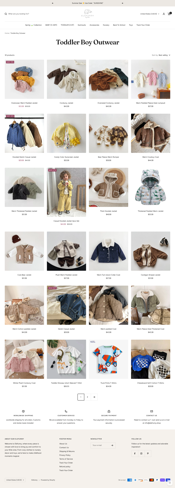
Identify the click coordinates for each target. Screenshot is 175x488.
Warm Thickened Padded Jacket (24, 211)
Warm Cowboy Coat (150, 157)
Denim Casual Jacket (66, 329)
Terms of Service (66, 459)
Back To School (119, 25)
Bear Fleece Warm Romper (108, 157)
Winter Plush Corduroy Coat (24, 383)
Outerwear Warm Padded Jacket (24, 103)
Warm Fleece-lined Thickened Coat (150, 329)
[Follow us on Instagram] (141, 453)
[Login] (164, 14)
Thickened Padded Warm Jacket (150, 211)
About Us (63, 444)
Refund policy (64, 466)
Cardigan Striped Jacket (150, 275)
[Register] (112, 445)
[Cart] (169, 14)
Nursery (106, 25)
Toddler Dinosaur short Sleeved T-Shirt (66, 383)
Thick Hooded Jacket (108, 211)
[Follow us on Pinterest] (148, 453)
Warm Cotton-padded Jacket (24, 329)
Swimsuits (82, 25)
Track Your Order (143, 25)
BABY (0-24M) (51, 25)
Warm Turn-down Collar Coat (108, 275)
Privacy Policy (64, 455)
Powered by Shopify (48, 480)
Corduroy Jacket (66, 103)
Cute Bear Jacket (24, 275)
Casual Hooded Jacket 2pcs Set (66, 221)
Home (7, 33)
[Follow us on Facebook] (135, 453)
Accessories (94, 25)
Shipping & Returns (67, 451)
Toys (131, 25)
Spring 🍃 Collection (33, 25)
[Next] (94, 397)
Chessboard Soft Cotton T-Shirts (150, 383)
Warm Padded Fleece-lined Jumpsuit (150, 103)
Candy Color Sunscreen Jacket (66, 157)
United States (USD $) (148, 14)
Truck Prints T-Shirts (108, 383)
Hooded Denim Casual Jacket (24, 157)
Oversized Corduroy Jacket (109, 103)
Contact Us (64, 447)
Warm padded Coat (108, 329)
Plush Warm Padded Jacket (66, 275)
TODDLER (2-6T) (67, 25)
